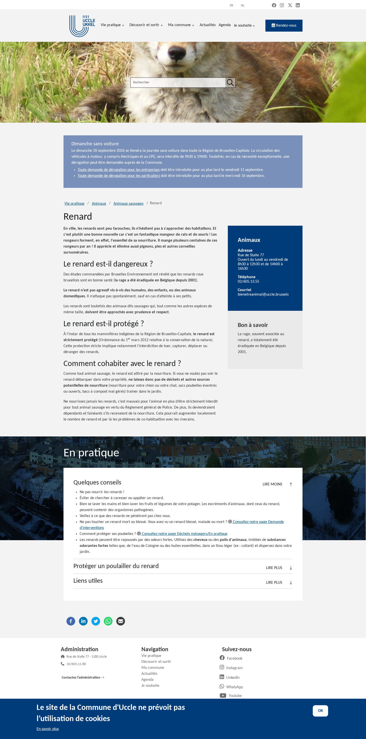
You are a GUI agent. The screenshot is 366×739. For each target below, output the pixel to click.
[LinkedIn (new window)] (298, 6)
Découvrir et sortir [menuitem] (144, 25)
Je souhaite (243, 26)
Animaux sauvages (128, 204)
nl (242, 5)
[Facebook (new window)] (274, 6)
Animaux (99, 204)
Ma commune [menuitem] (179, 25)
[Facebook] (70, 621)
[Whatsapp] (108, 621)
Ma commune (154, 668)
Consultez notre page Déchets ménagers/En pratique (184, 534)
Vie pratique (74, 204)
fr (231, 5)
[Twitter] (95, 621)
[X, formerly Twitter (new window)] (290, 6)
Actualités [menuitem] (208, 25)
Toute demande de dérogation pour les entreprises (119, 170)
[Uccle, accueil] (82, 25)
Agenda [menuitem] (225, 25)
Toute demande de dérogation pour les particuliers (119, 176)
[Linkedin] (83, 621)
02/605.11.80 (76, 664)
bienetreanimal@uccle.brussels (263, 295)
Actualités (151, 674)
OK (320, 711)
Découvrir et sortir (158, 662)
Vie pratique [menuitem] (111, 25)
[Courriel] (120, 621)
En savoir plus (48, 729)
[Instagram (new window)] (282, 6)
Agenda (149, 680)
